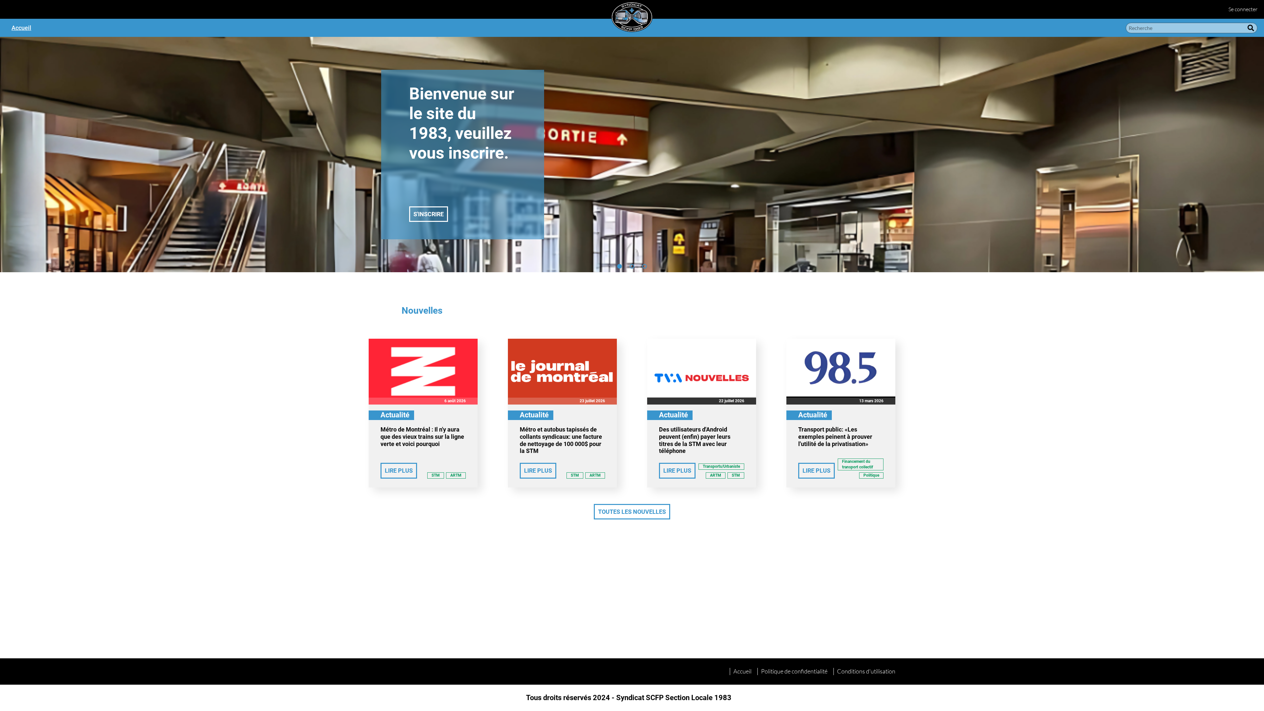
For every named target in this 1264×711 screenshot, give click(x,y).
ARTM (455, 475)
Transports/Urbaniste (721, 466)
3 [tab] (644, 266)
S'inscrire (428, 214)
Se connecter (1242, 9)
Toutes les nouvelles (632, 511)
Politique (871, 475)
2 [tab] (632, 266)
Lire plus (399, 470)
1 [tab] (619, 266)
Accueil (21, 27)
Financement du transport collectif (857, 464)
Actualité (395, 415)
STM (436, 475)
